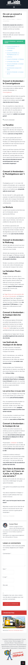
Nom (4, 569)
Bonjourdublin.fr (14, 648)
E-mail (5, 577)
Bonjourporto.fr (5, 644)
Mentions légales (17, 641)
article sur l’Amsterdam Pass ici (16, 630)
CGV (22, 641)
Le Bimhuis (9, 56)
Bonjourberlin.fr (22, 646)
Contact (10, 641)
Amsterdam (11, 516)
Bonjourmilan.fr (22, 648)
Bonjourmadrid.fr (6, 648)
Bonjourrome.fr (12, 644)
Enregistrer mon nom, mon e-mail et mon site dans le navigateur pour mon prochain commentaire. (13, 597)
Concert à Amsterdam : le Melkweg (15, 59)
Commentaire (7, 553)
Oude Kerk (6, 328)
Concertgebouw (7, 92)
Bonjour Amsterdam (14, 2)
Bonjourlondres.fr (6, 646)
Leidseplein (14, 442)
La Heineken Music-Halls (13, 61)
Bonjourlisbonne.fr (19, 642)
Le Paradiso (9, 50)
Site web (5, 585)
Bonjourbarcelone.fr (21, 644)
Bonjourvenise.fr (14, 646)
